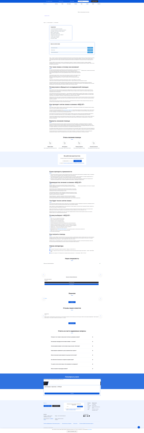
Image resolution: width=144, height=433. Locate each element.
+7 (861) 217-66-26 (61, 1)
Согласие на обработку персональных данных (86, 423)
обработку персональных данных (71, 409)
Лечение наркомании (50, 22)
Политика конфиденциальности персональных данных (52, 423)
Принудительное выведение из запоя (96, 407)
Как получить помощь (54, 38)
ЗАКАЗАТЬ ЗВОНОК (94, 1)
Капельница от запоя (95, 410)
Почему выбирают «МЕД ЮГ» (55, 37)
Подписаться (80, 406)
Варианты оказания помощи (55, 32)
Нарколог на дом (94, 405)
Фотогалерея (89, 405)
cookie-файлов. (90, 429)
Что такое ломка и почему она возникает (56, 28)
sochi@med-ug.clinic (49, 1)
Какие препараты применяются (55, 33)
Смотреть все (72, 323)
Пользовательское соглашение (66, 423)
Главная (45, 22)
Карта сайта (75, 423)
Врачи (88, 404)
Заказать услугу (47, 15)
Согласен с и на (73, 409)
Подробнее (72, 393)
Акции (88, 409)
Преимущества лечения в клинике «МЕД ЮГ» (57, 34)
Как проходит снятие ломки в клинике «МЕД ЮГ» (58, 31)
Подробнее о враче (71, 282)
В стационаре (94, 404)
